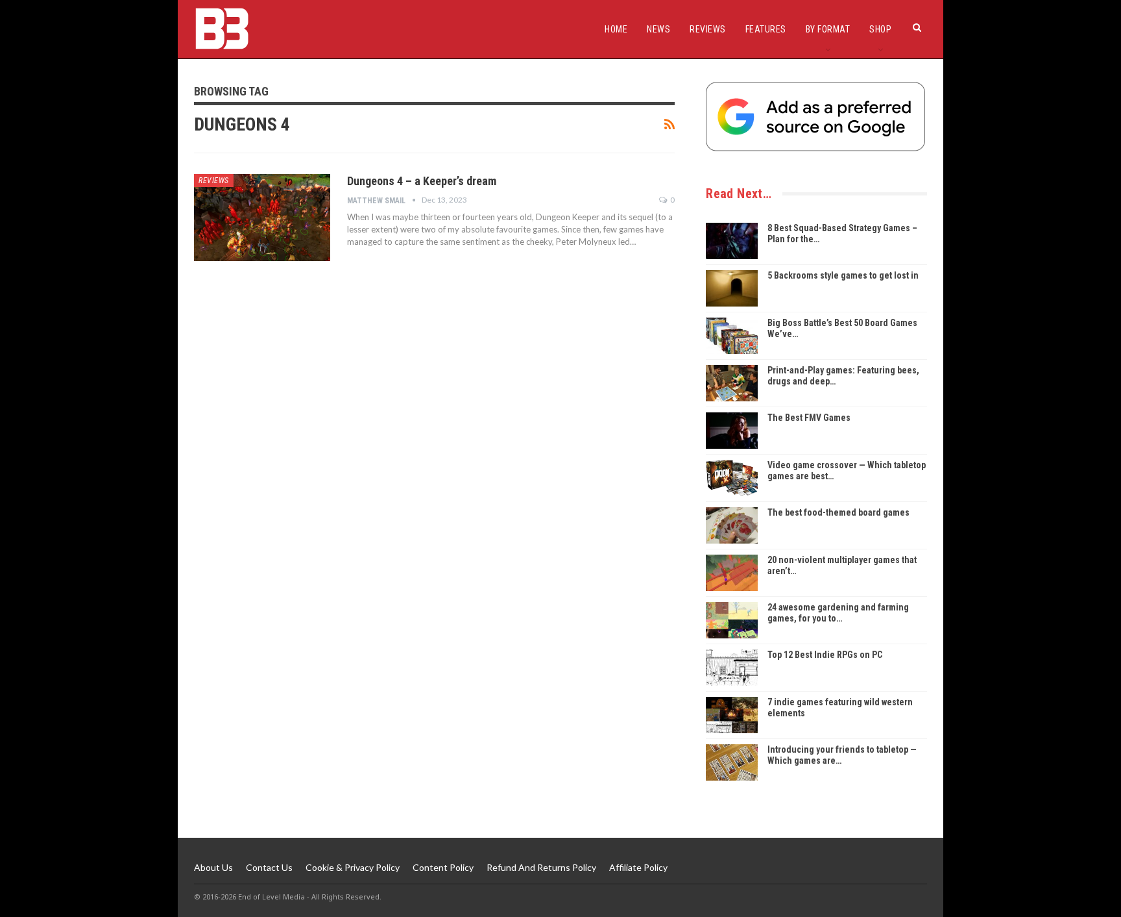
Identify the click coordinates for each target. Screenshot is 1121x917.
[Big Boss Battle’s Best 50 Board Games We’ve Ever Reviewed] (732, 336)
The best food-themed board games (838, 512)
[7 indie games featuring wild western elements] (732, 715)
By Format (828, 29)
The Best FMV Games (808, 417)
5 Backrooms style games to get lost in (843, 275)
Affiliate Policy (638, 867)
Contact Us (269, 867)
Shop (880, 29)
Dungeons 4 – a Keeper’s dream (421, 181)
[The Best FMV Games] (732, 430)
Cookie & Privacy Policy (353, 867)
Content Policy (443, 867)
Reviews (708, 29)
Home (616, 29)
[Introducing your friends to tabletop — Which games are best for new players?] (732, 762)
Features (765, 29)
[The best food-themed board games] (732, 525)
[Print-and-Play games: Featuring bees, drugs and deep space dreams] (732, 383)
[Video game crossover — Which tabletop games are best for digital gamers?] (732, 478)
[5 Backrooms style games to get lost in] (732, 288)
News (658, 29)
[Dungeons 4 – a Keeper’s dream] (262, 217)
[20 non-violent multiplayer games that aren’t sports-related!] (732, 573)
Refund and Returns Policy (541, 867)
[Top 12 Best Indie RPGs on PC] (732, 667)
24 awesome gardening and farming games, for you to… (838, 612)
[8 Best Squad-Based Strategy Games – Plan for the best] (732, 241)
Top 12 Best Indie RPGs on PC (824, 654)
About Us (213, 867)
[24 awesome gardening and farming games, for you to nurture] (732, 620)
